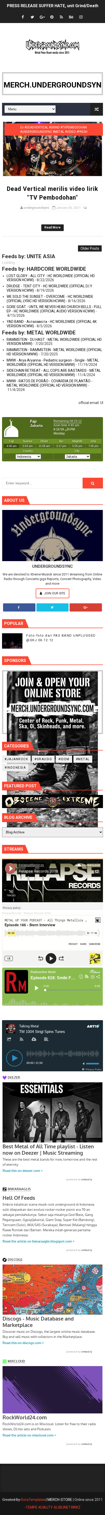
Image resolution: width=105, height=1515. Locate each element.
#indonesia (15, 767)
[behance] (71, 17)
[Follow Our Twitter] (52, 607)
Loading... (9, 262)
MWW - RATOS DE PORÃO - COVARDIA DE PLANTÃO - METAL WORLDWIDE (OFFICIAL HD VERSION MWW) (50, 383)
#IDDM (64, 759)
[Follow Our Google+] (86, 607)
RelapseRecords (11, 913)
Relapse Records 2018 (37, 913)
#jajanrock (16, 759)
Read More (52, 227)
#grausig (43, 759)
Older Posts (90, 248)
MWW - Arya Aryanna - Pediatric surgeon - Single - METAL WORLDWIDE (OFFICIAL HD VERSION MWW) (53, 362)
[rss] (61, 17)
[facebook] (23, 17)
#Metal (83, 759)
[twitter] (32, 17)
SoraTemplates (33, 1500)
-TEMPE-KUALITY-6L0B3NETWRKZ (52, 1507)
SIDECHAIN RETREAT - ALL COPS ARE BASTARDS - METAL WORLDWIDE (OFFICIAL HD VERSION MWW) (54, 372)
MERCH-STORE (59, 1500)
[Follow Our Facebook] (19, 607)
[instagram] (81, 17)
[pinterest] (52, 17)
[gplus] (42, 17)
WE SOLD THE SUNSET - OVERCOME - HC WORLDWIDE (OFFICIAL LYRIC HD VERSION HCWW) (50, 299)
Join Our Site (54, 593)
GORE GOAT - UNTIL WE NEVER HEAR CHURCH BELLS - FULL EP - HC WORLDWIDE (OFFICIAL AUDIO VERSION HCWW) (54, 309)
